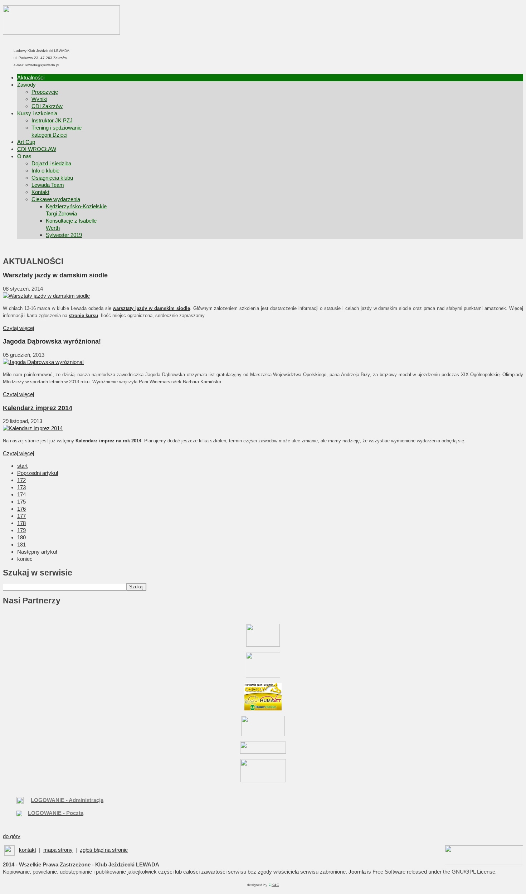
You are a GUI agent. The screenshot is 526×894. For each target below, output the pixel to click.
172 (21, 480)
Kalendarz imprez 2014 (37, 408)
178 (21, 523)
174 (21, 494)
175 (21, 502)
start (22, 466)
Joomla (357, 872)
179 (21, 530)
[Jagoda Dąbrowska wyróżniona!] (43, 362)
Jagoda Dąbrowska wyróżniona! (52, 341)
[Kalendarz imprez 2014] (33, 428)
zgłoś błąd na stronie (104, 850)
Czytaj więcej (18, 328)
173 (21, 487)
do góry (11, 836)
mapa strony (58, 850)
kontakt (27, 850)
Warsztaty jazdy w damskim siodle (55, 275)
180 (21, 537)
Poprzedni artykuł (37, 473)
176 (21, 509)
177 (21, 516)
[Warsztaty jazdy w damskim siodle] (46, 296)
